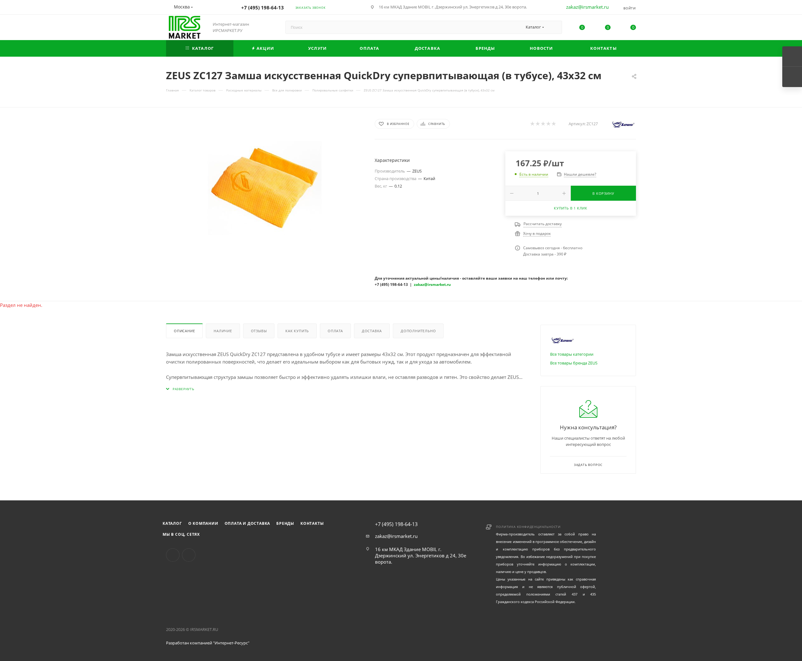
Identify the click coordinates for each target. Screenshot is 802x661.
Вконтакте (173, 555)
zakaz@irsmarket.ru (587, 7)
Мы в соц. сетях (181, 534)
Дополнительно (418, 330)
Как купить (297, 330)
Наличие (223, 330)
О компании (203, 523)
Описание (184, 330)
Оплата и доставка (247, 523)
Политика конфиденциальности (528, 526)
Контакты (312, 523)
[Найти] (554, 27)
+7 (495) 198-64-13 (262, 7)
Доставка (372, 330)
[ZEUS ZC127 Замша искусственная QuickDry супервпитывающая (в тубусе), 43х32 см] (264, 188)
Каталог (172, 523)
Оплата (335, 330)
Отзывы (259, 330)
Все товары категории (571, 354)
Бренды (285, 523)
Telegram (188, 555)
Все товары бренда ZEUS (573, 363)
